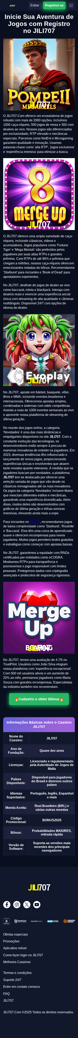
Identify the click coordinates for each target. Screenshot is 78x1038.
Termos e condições (17, 973)
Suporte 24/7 (12, 980)
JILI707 (35, 522)
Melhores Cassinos (17, 962)
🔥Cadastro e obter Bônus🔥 (39, 699)
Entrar (34, 5)
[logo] (12, 5)
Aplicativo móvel (15, 948)
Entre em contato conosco (21, 986)
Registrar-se (54, 5)
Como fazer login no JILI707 (23, 955)
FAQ (6, 993)
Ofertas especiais (15, 934)
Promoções (11, 941)
